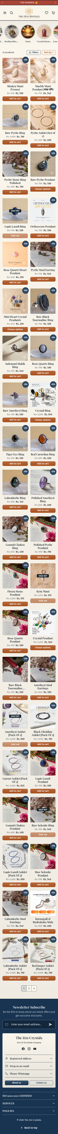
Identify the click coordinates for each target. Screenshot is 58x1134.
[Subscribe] (50, 1024)
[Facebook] (23, 1049)
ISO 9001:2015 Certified (17, 1095)
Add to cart (15, 98)
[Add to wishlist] (24, 79)
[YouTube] (35, 1049)
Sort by (48, 52)
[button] (5, 12)
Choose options (43, 189)
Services (8, 1103)
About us (16, 1082)
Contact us (41, 1082)
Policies (8, 1110)
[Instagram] (29, 1049)
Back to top (30, 1127)
